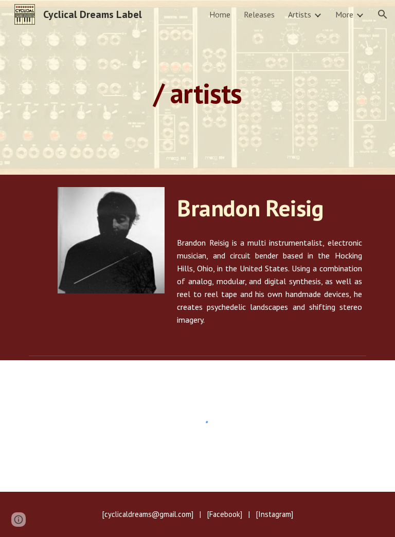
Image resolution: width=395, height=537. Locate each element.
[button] (382, 14)
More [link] (344, 14)
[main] (197, 87)
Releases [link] (259, 14)
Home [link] (219, 14)
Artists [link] (299, 14)
